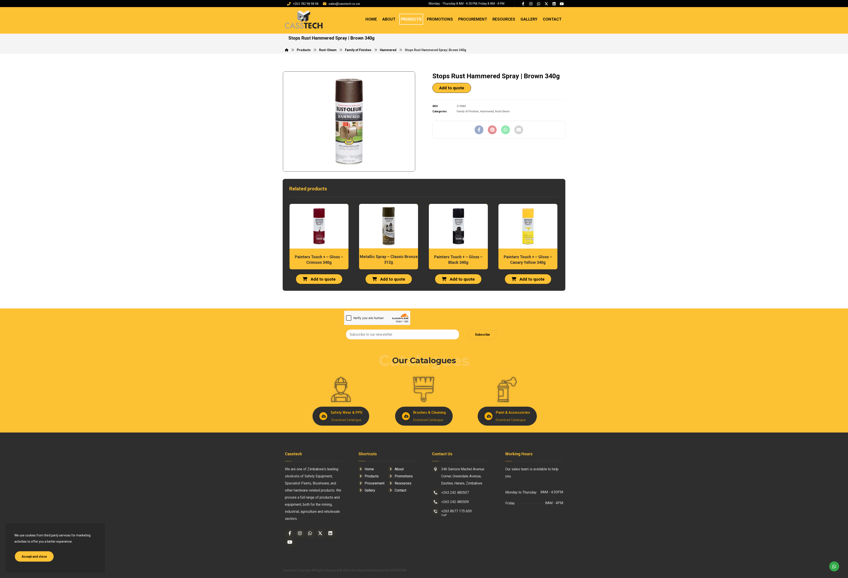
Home (369, 469)
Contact (400, 490)
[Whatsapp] (538, 3)
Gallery (370, 490)
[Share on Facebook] (479, 129)
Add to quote (451, 87)
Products (372, 476)
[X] (546, 3)
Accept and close (34, 556)
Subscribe (482, 334)
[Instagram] (530, 3)
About (399, 469)
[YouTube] (561, 3)
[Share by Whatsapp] (505, 129)
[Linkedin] (554, 3)
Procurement (374, 483)
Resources (403, 483)
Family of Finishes (468, 111)
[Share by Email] (518, 129)
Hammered (487, 111)
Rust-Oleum (502, 111)
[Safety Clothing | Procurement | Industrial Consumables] (304, 20)
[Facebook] (523, 3)
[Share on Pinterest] (492, 129)
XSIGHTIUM (398, 570)
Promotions (404, 476)
